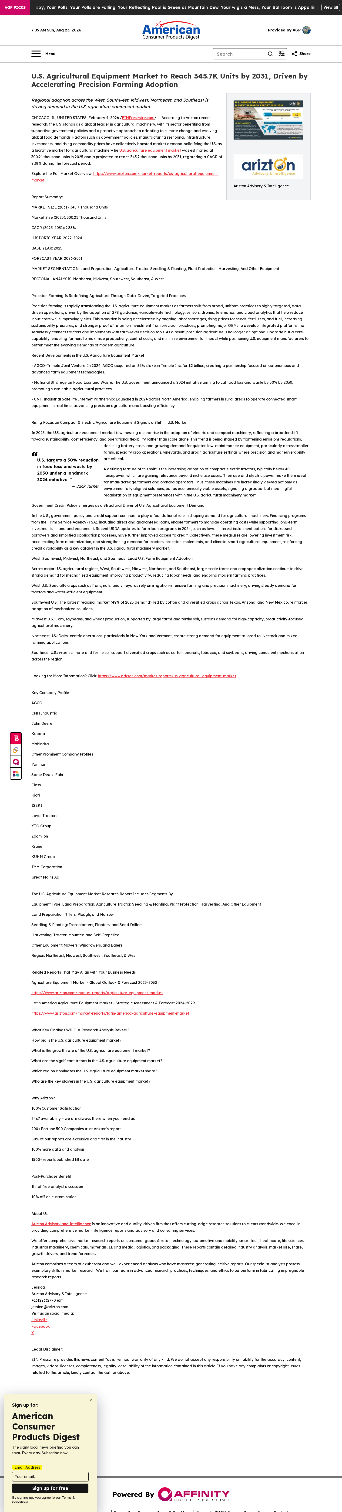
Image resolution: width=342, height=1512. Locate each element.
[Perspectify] (15, 750)
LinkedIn (39, 1319)
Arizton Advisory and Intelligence (61, 1223)
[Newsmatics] (15, 773)
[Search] (270, 53)
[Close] (91, 1400)
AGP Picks (15, 7)
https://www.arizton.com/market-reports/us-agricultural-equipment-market (167, 676)
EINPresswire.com (138, 117)
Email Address (27, 1467)
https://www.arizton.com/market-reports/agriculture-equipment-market (97, 992)
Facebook (40, 1326)
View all (330, 7)
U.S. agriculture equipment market (150, 150)
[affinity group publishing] (15, 762)
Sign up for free (50, 1488)
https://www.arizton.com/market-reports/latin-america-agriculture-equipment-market (110, 1013)
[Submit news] (15, 738)
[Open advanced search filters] (281, 53)
